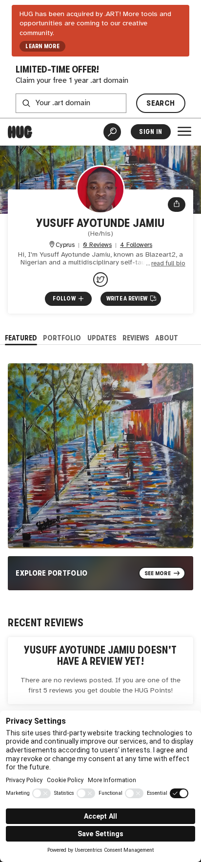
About (166, 338)
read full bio (168, 264)
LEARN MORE (42, 46)
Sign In (150, 131)
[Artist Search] (112, 132)
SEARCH (160, 103)
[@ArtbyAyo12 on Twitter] (100, 279)
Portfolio (62, 338)
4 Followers (136, 245)
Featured (21, 338)
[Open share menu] (176, 204)
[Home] (20, 132)
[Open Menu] (184, 131)
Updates (102, 338)
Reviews (135, 338)
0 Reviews (97, 245)
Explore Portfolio (52, 573)
